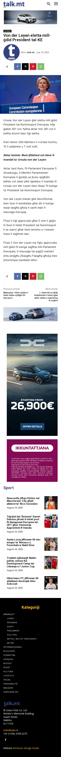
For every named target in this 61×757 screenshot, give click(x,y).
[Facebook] (17, 66)
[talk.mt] (12, 52)
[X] (25, 66)
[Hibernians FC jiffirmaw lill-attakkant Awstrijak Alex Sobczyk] (51, 582)
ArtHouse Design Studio (26, 748)
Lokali (7, 31)
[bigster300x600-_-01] (32, 385)
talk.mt (30, 52)
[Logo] (11, 704)
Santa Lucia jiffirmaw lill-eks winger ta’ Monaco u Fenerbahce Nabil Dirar (23, 542)
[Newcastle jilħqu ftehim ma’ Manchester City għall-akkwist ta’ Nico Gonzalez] (51, 502)
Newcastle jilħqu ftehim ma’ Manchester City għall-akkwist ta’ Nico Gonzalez (23, 501)
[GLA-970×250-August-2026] (30, 17)
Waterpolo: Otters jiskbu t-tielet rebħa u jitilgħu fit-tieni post (16, 295)
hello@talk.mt (10, 730)
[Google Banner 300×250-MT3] (32, 460)
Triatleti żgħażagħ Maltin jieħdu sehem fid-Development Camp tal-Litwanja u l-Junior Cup (21, 562)
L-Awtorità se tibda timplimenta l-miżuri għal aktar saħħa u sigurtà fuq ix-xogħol (46, 296)
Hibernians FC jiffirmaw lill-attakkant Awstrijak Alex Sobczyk (23, 581)
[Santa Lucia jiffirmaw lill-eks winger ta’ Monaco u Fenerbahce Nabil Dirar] (51, 544)
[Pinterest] (33, 66)
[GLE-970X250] (30, 314)
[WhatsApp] (40, 66)
